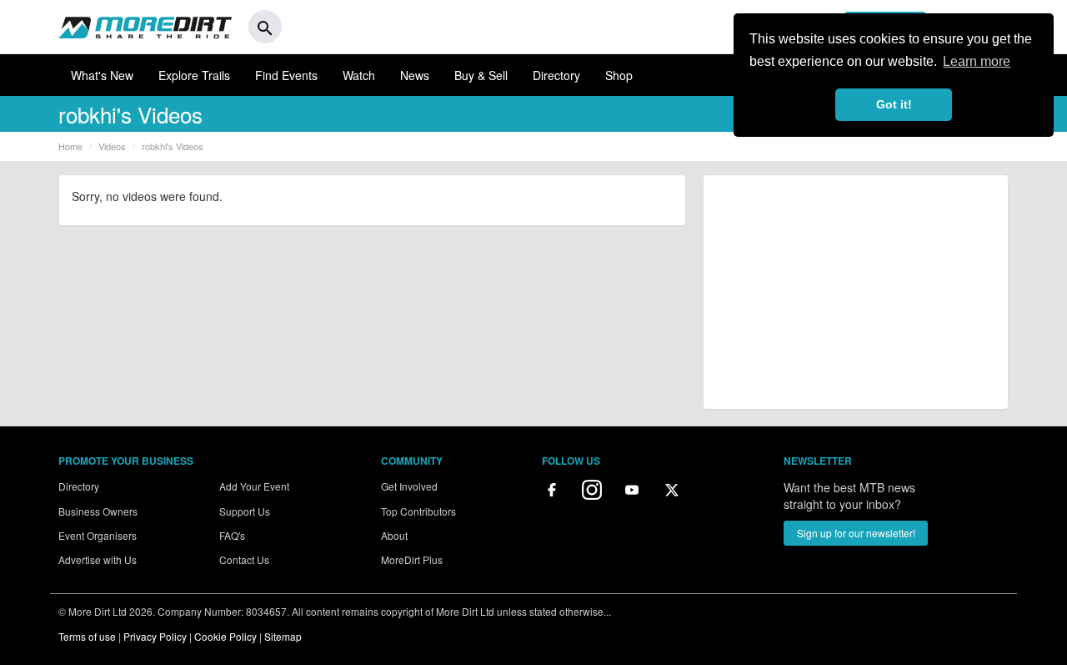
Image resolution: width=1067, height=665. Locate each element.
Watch (359, 75)
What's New (102, 75)
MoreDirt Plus (412, 559)
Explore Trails (194, 75)
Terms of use (87, 636)
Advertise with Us (97, 559)
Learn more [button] (976, 61)
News (414, 75)
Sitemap (283, 636)
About (394, 535)
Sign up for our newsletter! (856, 533)
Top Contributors (418, 511)
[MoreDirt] (145, 27)
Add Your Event (254, 486)
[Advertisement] (856, 292)
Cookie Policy (225, 636)
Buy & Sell (481, 75)
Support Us (244, 511)
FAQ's (232, 535)
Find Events (286, 75)
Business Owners (98, 511)
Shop (619, 75)
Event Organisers (97, 535)
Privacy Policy (155, 636)
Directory (556, 75)
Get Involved (409, 486)
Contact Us (244, 559)
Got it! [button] (894, 104)
